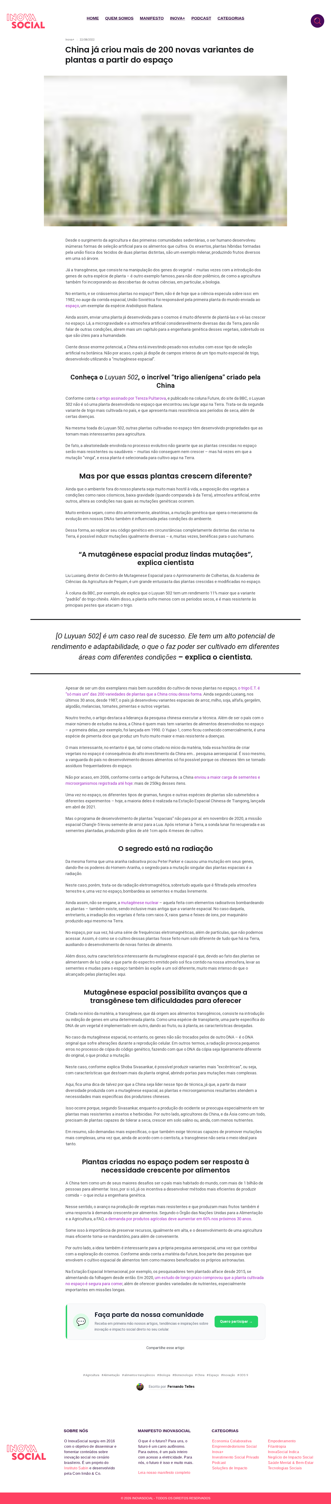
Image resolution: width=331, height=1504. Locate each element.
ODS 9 (244, 1375)
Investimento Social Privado (235, 1457)
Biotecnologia (184, 1375)
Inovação (229, 1375)
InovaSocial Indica (283, 1452)
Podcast (201, 18)
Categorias (231, 18)
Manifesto (152, 18)
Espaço (214, 1375)
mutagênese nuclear (140, 902)
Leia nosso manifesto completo (164, 1473)
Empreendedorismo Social (234, 1446)
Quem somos (119, 18)
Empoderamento (282, 1441)
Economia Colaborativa (232, 1441)
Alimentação (112, 1375)
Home (93, 18)
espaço (72, 305)
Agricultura (92, 1375)
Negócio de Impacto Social (290, 1457)
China (200, 1375)
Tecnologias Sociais (285, 1468)
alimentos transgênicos (139, 1375)
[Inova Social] (26, 21)
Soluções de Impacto (229, 1468)
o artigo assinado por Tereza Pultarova (131, 398)
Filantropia (277, 1446)
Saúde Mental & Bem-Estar (291, 1463)
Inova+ (177, 18)
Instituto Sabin (76, 1468)
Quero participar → (236, 1321)
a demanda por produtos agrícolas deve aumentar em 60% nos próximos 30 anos (178, 1218)
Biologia (164, 1375)
